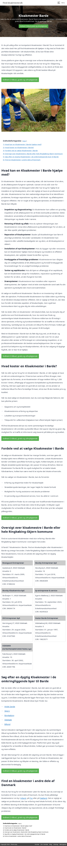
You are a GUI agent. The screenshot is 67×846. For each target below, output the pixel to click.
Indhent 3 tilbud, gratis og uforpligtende (33, 26)
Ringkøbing (9, 715)
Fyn (31, 798)
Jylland (23, 798)
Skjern (7, 711)
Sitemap (55, 844)
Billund (7, 724)
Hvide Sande (9, 706)
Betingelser (63, 844)
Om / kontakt (44, 844)
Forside (37, 844)
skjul (24, 141)
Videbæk (8, 720)
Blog (50, 844)
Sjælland (43, 798)
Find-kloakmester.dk (13, 2)
